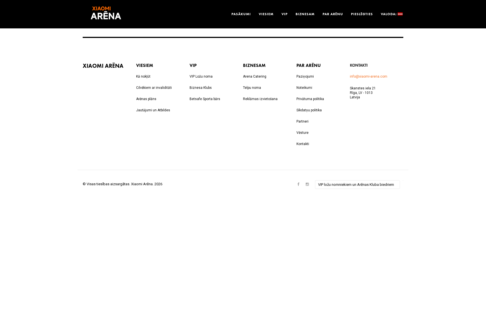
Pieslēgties (362, 14)
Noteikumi (304, 88)
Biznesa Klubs (201, 88)
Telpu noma (252, 88)
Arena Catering (254, 76)
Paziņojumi (305, 76)
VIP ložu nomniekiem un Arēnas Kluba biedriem (356, 184)
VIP (285, 14)
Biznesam (305, 14)
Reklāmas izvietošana (260, 99)
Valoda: (389, 14)
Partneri (302, 121)
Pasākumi (241, 14)
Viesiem (266, 14)
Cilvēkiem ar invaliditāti (154, 88)
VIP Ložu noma (201, 76)
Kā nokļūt (143, 76)
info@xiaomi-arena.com (368, 76)
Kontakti (302, 144)
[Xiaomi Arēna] (105, 14)
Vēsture (302, 133)
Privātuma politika (310, 99)
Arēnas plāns (146, 99)
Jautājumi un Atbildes (153, 110)
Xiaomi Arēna (103, 65)
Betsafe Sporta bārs (205, 99)
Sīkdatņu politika (309, 110)
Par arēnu (333, 14)
